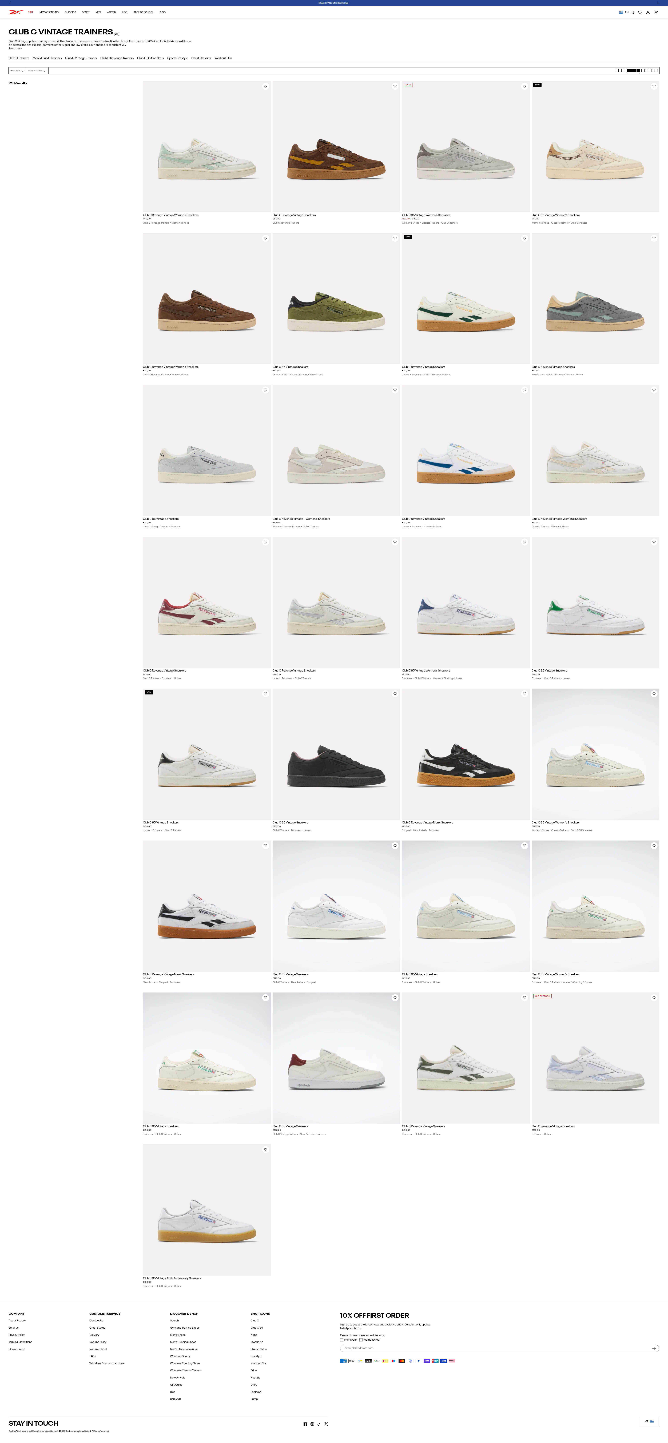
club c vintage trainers (81, 58)
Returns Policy (97, 1342)
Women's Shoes (180, 223)
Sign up (654, 1348)
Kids (124, 12)
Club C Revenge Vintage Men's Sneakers (427, 822)
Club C (255, 1320)
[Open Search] (632, 12)
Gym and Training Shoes (184, 1328)
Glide (254, 1370)
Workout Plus (258, 1363)
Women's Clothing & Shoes (447, 678)
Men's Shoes (177, 1335)
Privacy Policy (17, 1335)
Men (98, 12)
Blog (172, 1392)
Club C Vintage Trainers (294, 374)
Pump (254, 1399)
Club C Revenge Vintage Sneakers (294, 215)
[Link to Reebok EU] (16, 12)
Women (111, 12)
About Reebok (17, 1320)
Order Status (97, 1328)
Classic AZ (257, 1342)
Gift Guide (176, 1385)
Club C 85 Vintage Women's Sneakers (426, 215)
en (627, 12)
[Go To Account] (648, 12)
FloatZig (255, 1377)
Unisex (276, 374)
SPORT (86, 12)
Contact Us (96, 1320)
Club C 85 (257, 1328)
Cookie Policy (17, 1349)
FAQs (92, 1356)
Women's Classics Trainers (286, 526)
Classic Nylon (259, 1349)
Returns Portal (98, 1349)
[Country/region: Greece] (621, 12)
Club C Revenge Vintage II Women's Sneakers (301, 518)
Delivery (94, 1335)
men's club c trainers (47, 58)
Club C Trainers (449, 223)
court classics (201, 58)
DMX (254, 1385)
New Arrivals (316, 374)
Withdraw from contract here (107, 1363)
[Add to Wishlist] (265, 86)
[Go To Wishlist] (640, 12)
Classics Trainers (430, 223)
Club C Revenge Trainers (156, 223)
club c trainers (19, 58)
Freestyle (256, 1356)
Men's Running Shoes (183, 1342)
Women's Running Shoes (185, 1363)
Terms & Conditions (20, 1342)
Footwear (417, 374)
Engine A (256, 1392)
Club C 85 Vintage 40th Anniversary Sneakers (172, 1278)
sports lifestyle (177, 58)
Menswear (350, 1340)
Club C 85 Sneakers (581, 830)
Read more (15, 48)
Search (174, 1320)
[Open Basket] (656, 12)
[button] (10, 3)
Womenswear (371, 1340)
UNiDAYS (175, 1399)
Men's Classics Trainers (183, 1349)
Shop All (406, 830)
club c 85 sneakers (150, 58)
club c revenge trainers (117, 58)
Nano (254, 1335)
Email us (13, 1328)
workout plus (223, 58)
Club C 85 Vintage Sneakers (290, 366)
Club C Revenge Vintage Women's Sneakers (170, 215)
